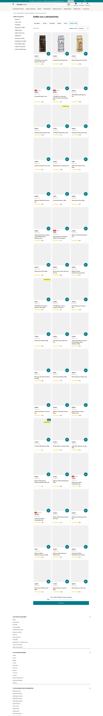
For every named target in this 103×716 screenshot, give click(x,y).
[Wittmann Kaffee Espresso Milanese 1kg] (61, 536)
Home (14, 13)
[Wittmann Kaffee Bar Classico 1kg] (42, 183)
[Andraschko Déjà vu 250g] (61, 183)
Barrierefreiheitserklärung (19, 704)
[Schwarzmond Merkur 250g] (61, 360)
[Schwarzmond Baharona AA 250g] (42, 571)
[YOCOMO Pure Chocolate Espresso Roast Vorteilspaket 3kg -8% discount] (61, 78)
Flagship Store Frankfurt (33, 709)
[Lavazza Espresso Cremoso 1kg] (61, 626)
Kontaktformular (47, 701)
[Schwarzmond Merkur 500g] (42, 324)
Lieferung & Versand (33, 697)
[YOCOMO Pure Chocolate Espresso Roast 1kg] (42, 43)
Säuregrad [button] (37, 23)
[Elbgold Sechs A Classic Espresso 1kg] (79, 395)
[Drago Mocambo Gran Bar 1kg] (79, 43)
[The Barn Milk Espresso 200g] (42, 429)
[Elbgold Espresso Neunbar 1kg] (61, 149)
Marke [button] (59, 23)
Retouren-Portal (32, 702)
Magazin (15, 693)
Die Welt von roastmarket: (47, 1)
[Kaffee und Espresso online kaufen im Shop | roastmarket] (22, 4)
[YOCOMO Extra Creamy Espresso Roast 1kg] (61, 289)
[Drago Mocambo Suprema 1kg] (42, 116)
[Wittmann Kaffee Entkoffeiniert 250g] (61, 464)
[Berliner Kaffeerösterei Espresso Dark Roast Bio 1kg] (42, 464)
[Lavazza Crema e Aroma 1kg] (42, 626)
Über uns (15, 700)
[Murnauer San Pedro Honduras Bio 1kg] (61, 254)
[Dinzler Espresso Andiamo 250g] (61, 429)
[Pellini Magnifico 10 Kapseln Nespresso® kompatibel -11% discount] (61, 218)
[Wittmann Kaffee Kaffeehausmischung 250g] (42, 536)
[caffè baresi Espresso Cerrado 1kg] (42, 395)
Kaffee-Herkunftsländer (30, 13)
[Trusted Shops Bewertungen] (73, 712)
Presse (15, 702)
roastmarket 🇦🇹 (17, 713)
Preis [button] (65, 23)
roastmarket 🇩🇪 (17, 711)
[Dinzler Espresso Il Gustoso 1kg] (79, 289)
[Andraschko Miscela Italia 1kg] (79, 116)
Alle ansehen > (83, 612)
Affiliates (15, 707)
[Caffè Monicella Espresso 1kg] (61, 116)
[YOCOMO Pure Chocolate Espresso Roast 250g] (42, 289)
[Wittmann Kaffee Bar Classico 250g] (61, 395)
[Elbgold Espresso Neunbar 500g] (61, 571)
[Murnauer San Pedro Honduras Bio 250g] (42, 360)
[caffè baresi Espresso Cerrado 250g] (79, 429)
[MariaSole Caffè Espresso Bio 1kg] (79, 500)
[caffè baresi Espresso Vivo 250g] (79, 149)
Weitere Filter (73, 23)
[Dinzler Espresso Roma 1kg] (79, 571)
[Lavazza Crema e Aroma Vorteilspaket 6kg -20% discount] (81, 626)
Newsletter (16, 695)
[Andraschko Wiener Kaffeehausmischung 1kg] (79, 536)
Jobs (15, 697)
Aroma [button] (45, 23)
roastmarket (71, 1)
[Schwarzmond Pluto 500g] (79, 183)
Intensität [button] (52, 23)
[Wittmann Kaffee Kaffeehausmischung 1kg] (79, 254)
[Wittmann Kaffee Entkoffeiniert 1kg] (79, 218)
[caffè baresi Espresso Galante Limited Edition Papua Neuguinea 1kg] (42, 218)
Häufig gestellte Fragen (33, 695)
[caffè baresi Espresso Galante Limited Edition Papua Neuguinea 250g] (79, 324)
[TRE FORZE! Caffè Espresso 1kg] (79, 78)
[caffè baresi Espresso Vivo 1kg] (42, 149)
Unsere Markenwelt (18, 709)
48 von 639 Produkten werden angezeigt (61, 597)
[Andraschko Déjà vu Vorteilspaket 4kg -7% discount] (42, 500)
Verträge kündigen (32, 700)
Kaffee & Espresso (20, 13)
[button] (83, 28)
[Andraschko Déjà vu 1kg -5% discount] (42, 78)
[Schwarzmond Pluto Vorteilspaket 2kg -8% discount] (79, 464)
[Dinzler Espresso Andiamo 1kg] (79, 360)
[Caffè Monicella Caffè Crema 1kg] (61, 324)
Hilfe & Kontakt (32, 693)
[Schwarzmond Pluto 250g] (42, 254)
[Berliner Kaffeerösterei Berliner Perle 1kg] (61, 500)
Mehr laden (61, 603)
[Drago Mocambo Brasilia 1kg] (61, 43)
